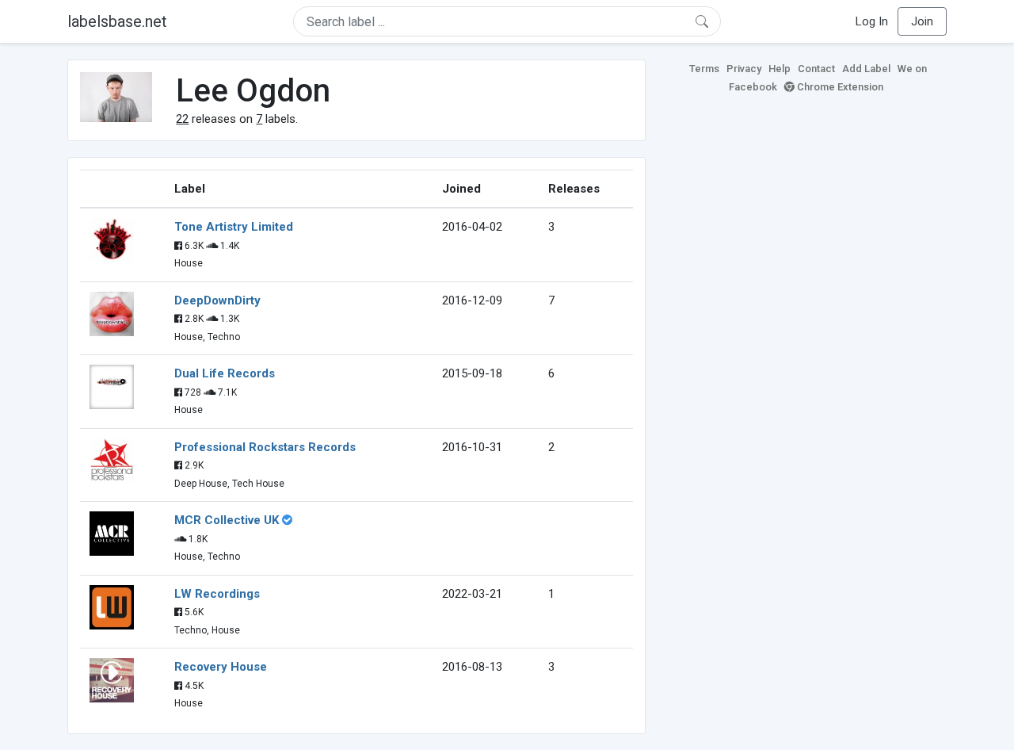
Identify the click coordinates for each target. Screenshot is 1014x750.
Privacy (743, 69)
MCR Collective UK (226, 520)
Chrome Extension (839, 87)
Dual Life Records (224, 373)
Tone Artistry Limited (233, 227)
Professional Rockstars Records (265, 447)
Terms (704, 69)
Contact (816, 69)
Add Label (866, 69)
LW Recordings (217, 594)
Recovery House (220, 667)
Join (922, 21)
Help (779, 69)
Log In (872, 21)
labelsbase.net (117, 21)
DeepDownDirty (217, 300)
